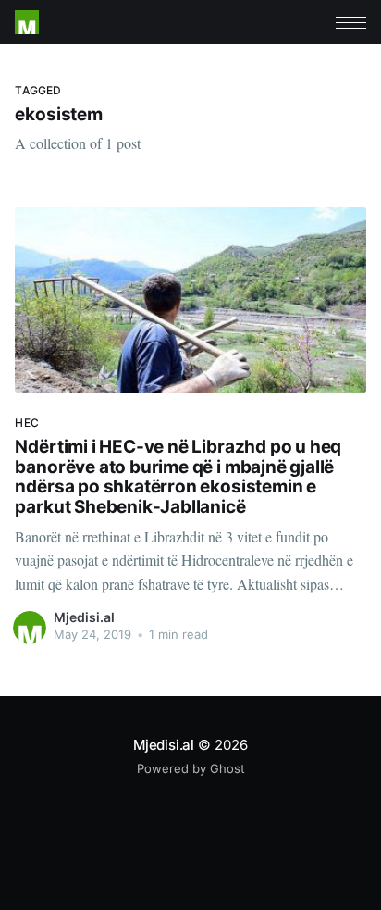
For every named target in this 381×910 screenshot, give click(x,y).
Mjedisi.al (84, 617)
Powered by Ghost (191, 768)
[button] (351, 22)
